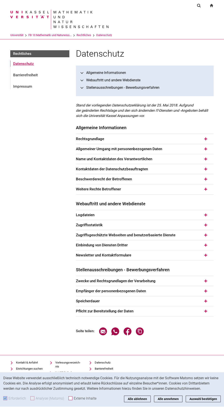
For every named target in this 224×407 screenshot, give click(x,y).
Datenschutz (104, 35)
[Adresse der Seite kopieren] (140, 334)
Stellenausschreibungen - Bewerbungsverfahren (122, 87)
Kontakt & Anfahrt (27, 362)
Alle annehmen (168, 399)
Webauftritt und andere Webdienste (113, 80)
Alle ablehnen (137, 399)
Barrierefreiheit (25, 75)
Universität (16, 35)
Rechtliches (84, 35)
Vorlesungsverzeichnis (67, 364)
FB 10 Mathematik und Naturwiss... (50, 35)
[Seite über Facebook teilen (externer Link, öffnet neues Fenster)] (127, 334)
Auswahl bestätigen (203, 399)
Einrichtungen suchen (29, 368)
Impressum (22, 86)
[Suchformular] (199, 5)
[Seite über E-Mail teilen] (103, 334)
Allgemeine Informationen (106, 73)
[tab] (145, 139)
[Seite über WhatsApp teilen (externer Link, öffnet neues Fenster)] (115, 334)
